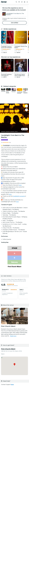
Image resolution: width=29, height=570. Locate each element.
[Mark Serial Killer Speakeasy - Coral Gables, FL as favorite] (12, 60)
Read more (13, 336)
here (20, 185)
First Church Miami (8, 349)
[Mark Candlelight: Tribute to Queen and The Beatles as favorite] (12, 32)
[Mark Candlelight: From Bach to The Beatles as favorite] (26, 109)
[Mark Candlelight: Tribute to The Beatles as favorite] (25, 32)
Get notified (14, 22)
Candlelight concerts (19, 196)
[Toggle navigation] (27, 2)
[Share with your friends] (26, 106)
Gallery (25, 129)
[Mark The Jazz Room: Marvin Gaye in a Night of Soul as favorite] (25, 60)
